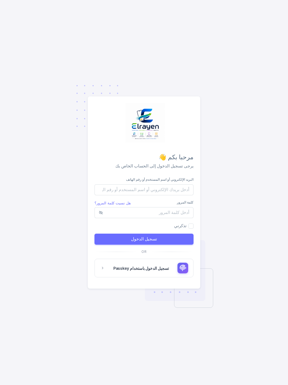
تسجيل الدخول (144, 239)
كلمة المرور (185, 202)
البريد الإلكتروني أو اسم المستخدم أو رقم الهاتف (160, 179)
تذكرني (180, 225)
